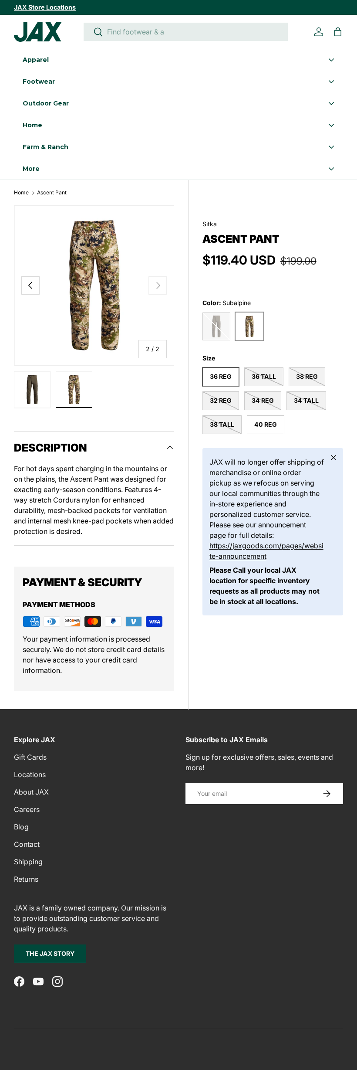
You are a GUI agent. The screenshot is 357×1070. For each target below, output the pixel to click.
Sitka (209, 224)
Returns (26, 879)
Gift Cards (30, 757)
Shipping (28, 861)
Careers (27, 809)
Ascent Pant (52, 192)
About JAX (31, 792)
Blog (21, 826)
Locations (30, 774)
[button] (337, 31)
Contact (27, 844)
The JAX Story (50, 953)
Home (21, 192)
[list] (94, 285)
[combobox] (186, 32)
